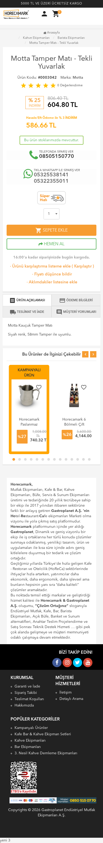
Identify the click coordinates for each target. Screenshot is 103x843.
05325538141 (51, 175)
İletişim (65, 692)
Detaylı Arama (71, 699)
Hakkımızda (24, 705)
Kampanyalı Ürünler (31, 728)
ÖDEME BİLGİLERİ (76, 300)
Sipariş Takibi (26, 693)
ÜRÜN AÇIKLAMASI (27, 300)
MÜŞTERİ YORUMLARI (76, 312)
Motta (78, 77)
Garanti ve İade (27, 686)
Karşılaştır (83, 267)
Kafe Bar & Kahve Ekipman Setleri (43, 734)
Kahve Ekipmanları (30, 740)
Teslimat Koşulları (29, 699)
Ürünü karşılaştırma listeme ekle (40, 267)
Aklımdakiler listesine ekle (51, 282)
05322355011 (51, 181)
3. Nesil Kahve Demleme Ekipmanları (46, 753)
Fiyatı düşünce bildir (51, 274)
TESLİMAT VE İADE (27, 312)
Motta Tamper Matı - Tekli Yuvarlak (53, 43)
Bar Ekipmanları (28, 747)
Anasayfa (53, 32)
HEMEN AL (53, 244)
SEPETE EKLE (51, 230)
